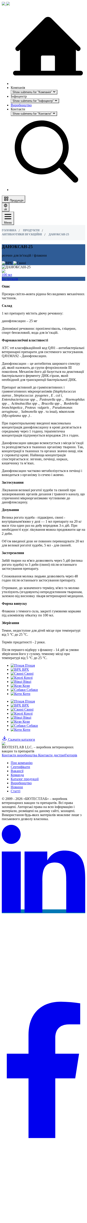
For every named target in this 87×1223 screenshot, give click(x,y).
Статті (15, 791)
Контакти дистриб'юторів (57, 755)
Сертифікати (20, 767)
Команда (17, 775)
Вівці (26, 717)
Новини (17, 787)
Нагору (8, 1219)
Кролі (28, 713)
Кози (26, 721)
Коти (26, 730)
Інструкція (10, 279)
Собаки (32, 725)
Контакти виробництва (20, 755)
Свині (28, 709)
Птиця (29, 701)
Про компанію (22, 763)
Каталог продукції (25, 779)
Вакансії (17, 771)
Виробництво (21, 105)
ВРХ (25, 705)
